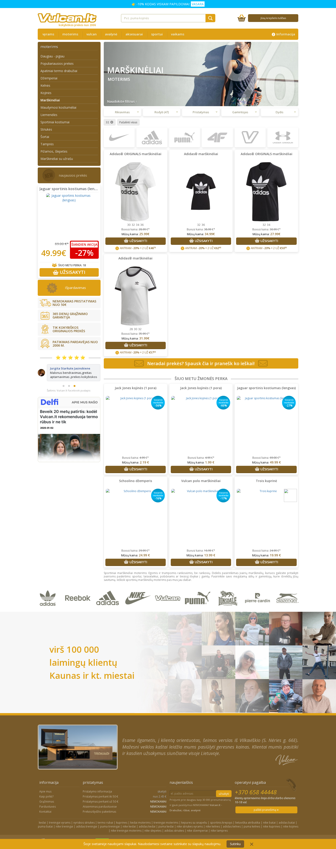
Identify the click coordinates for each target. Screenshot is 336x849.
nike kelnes (213, 826)
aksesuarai (134, 34)
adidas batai (287, 823)
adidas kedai (147, 826)
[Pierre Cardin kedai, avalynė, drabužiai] (258, 609)
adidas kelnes (232, 826)
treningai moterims (166, 823)
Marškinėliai (50, 100)
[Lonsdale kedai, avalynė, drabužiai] (228, 609)
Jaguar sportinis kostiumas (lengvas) (72, 188)
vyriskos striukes (84, 823)
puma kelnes (252, 826)
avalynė (111, 34)
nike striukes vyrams (190, 826)
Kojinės (45, 93)
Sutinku (235, 844)
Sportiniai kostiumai (54, 122)
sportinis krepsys (221, 823)
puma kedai (166, 826)
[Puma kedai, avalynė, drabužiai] (198, 609)
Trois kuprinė (266, 481)
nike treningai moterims (126, 831)
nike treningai (64, 826)
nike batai (269, 823)
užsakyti (224, 794)
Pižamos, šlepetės (53, 151)
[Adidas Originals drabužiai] (49, 609)
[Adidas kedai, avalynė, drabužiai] (109, 609)
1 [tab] (63, 403)
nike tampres (219, 831)
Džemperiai (48, 78)
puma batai (45, 826)
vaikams (177, 34)
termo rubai (105, 823)
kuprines (121, 823)
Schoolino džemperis (135, 481)
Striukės (46, 129)
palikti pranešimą (265, 810)
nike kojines (290, 826)
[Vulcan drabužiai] (169, 609)
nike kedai (129, 826)
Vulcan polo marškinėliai (201, 481)
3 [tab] (74, 403)
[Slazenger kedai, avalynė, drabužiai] (287, 609)
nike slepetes (152, 831)
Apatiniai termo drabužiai (58, 71)
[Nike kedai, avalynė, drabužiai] (139, 609)
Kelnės (45, 85)
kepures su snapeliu (194, 823)
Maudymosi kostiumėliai (58, 107)
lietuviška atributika (247, 823)
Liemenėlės (48, 115)
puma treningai (110, 826)
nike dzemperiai (197, 831)
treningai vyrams (59, 823)
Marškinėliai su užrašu (56, 158)
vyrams (48, 34)
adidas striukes (174, 831)
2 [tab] (69, 403)
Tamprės (47, 144)
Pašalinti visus (128, 122)
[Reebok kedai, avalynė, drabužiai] (79, 609)
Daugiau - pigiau (52, 56)
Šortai (44, 137)
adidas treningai (86, 826)
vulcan (91, 34)
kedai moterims (140, 823)
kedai (42, 823)
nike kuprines (271, 826)
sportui (157, 34)
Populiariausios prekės (57, 63)
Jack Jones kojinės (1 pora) (135, 388)
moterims (70, 34)
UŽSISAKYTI (72, 272)
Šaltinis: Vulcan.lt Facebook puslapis (68, 407)
